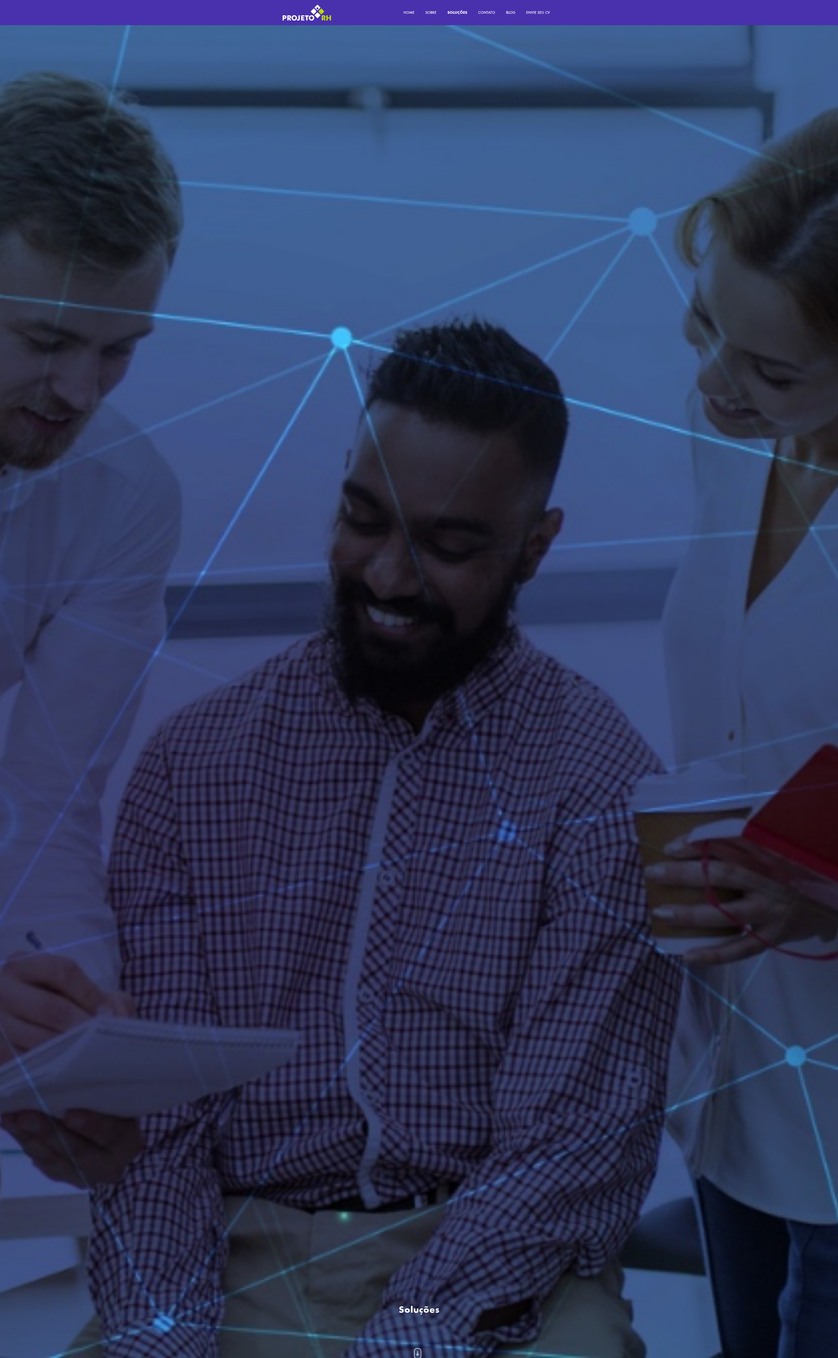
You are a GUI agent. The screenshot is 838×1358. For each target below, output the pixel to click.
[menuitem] (409, 12)
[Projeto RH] (307, 12)
